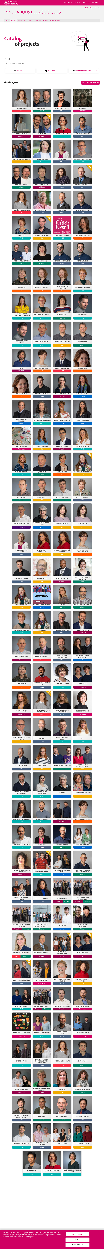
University (68, 3)
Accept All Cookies (77, 1245)
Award (29, 20)
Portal (89, 8)
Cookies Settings (77, 1234)
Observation (21, 20)
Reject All (77, 1239)
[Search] (92, 8)
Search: (8, 59)
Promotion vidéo (55, 20)
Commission (37, 20)
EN (98, 8)
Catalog (13, 20)
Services (95, 3)
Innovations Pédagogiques (32, 12)
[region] (52, 1239)
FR (95, 8)
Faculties (77, 3)
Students (86, 3)
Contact (45, 20)
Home (7, 20)
